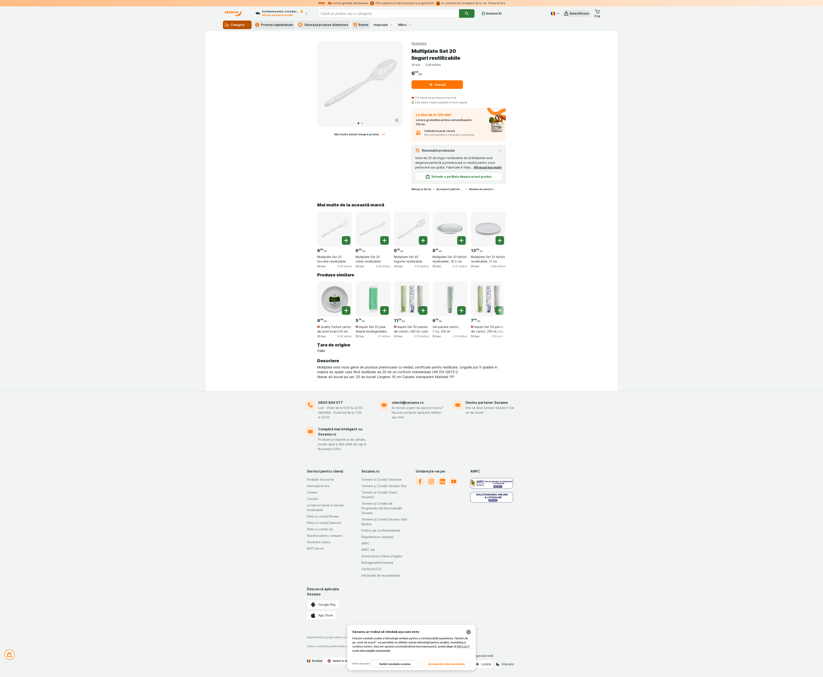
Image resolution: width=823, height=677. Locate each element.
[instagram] (431, 481)
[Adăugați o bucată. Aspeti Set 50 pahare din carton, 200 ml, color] (500, 310)
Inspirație (381, 25)
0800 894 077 (330, 402)
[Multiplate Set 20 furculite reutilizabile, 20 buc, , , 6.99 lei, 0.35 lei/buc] (334, 229)
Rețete (363, 25)
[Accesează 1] (358, 123)
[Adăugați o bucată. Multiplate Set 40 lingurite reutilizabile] (423, 240)
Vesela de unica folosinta (482, 189)
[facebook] (420, 481)
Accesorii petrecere (450, 189)
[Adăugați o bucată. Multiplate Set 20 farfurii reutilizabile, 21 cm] (500, 240)
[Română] (554, 13)
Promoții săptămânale (277, 25)
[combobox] (388, 13)
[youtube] (453, 481)
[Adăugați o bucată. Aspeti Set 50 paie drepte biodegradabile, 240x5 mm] (384, 310)
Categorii (238, 25)
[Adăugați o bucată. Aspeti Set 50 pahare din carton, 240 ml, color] (423, 310)
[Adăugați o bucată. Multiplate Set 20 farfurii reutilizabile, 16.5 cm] (461, 240)
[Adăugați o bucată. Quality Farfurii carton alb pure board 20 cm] (346, 310)
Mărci (402, 25)
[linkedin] (442, 481)
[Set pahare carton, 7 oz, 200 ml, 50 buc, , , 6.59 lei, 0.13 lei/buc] (450, 299)
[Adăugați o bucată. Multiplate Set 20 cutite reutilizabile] (384, 240)
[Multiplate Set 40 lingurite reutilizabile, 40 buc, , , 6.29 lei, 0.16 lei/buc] (411, 229)
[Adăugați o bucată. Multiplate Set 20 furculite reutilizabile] (346, 240)
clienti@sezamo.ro (408, 402)
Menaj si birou (421, 189)
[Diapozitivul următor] (395, 83)
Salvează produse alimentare (326, 25)
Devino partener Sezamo (487, 402)
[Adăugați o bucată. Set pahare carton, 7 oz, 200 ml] (461, 310)
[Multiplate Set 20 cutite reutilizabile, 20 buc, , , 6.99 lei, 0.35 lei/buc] (373, 229)
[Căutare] (467, 13)
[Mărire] (396, 120)
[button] (576, 13)
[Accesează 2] (362, 123)
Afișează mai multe (488, 167)
